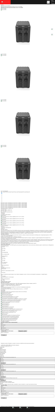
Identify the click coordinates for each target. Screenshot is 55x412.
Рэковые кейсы (52, 19)
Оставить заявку (39, 409)
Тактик (52, 22)
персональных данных (30, 343)
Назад (52, 27)
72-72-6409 (3, 213)
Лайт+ (52, 21)
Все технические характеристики (6, 211)
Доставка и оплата (52, 8)
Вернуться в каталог (4, 225)
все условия (3, 289)
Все (52, 13)
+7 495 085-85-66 (53, 38)
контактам (35, 384)
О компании (53, 3)
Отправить (3, 335)
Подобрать (3, 362)
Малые (52, 14)
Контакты (53, 9)
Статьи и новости (52, 6)
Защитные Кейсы (53, 12)
